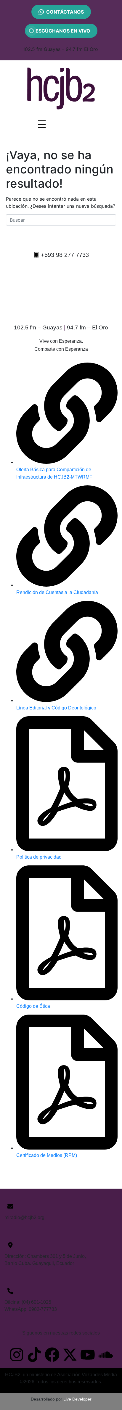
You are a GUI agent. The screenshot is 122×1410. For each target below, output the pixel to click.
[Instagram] (16, 1354)
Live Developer (77, 1399)
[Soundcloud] (105, 1354)
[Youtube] (87, 1354)
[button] (61, 254)
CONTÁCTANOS (65, 12)
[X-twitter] (69, 1354)
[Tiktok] (34, 1354)
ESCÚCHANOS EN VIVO (61, 31)
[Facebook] (52, 1354)
